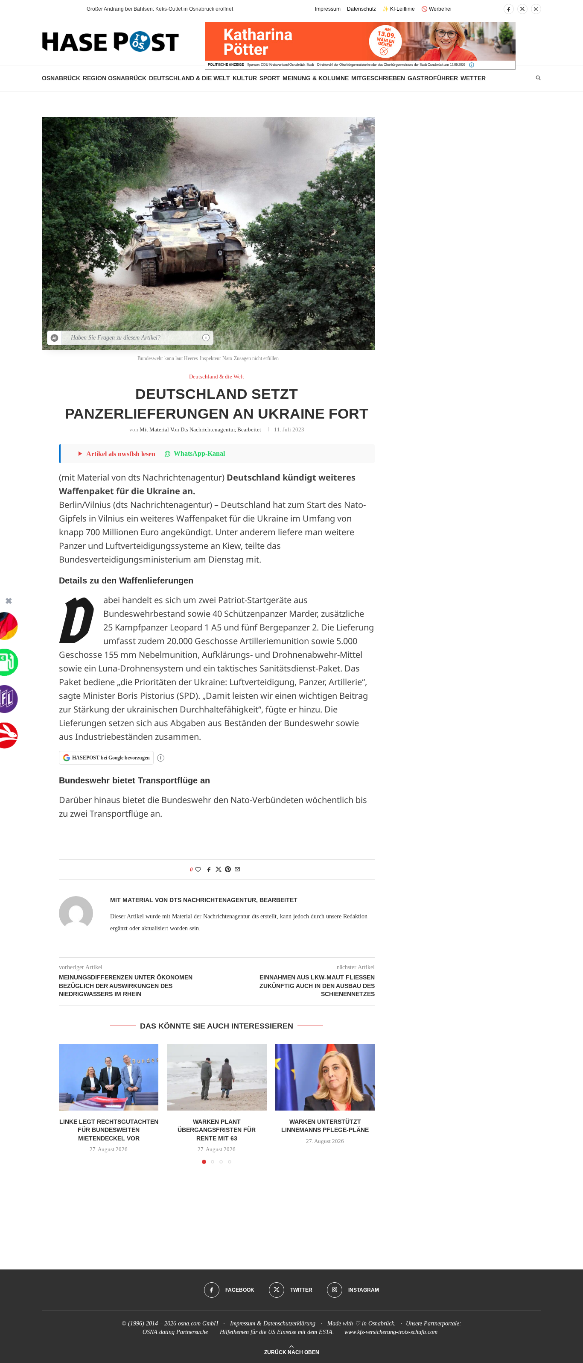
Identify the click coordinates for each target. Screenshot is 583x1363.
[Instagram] (536, 9)
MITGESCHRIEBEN (378, 78)
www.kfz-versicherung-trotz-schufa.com (390, 1332)
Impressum (328, 9)
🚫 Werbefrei (436, 9)
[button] (64, 9)
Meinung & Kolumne (316, 78)
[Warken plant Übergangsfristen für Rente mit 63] (216, 1077)
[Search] (538, 78)
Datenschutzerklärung (289, 1323)
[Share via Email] (237, 869)
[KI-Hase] (54, 338)
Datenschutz (361, 9)
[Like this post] (198, 869)
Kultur (245, 78)
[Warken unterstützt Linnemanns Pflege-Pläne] (325, 1077)
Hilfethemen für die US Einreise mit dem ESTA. (277, 1332)
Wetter (473, 78)
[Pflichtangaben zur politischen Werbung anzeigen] (472, 65)
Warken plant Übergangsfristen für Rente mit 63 (217, 1130)
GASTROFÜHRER (433, 78)
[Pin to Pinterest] (228, 869)
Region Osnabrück (114, 78)
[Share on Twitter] (219, 869)
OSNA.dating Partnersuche (175, 1332)
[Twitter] (522, 9)
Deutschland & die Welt (189, 78)
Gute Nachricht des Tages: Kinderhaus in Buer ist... (145, 9)
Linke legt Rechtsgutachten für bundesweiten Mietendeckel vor (108, 1130)
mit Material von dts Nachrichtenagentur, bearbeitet (200, 429)
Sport (269, 78)
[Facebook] (509, 9)
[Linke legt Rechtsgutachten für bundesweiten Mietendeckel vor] (108, 1077)
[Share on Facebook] (209, 869)
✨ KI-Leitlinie (398, 9)
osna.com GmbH (198, 1323)
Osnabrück (61, 78)
